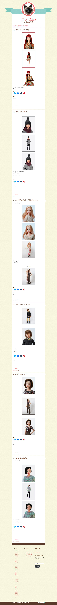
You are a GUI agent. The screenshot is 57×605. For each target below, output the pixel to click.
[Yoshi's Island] (28, 16)
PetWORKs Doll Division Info (29, 553)
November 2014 (16, 579)
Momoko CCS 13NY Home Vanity (21, 30)
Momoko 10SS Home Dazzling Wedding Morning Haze (26, 200)
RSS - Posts (37, 550)
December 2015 (16, 566)
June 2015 (16, 573)
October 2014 (16, 580)
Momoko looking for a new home (23, 602)
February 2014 (16, 589)
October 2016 (16, 555)
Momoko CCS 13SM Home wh (20, 112)
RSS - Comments (38, 552)
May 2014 (16, 586)
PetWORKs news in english (29, 552)
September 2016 (17, 556)
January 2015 (16, 576)
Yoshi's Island (28, 20)
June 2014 (16, 585)
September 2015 (17, 569)
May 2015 (16, 574)
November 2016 (16, 554)
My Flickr (13, 602)
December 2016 (16, 553)
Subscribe (37, 566)
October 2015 (16, 568)
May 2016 (16, 560)
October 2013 (16, 594)
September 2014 (17, 581)
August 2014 (16, 582)
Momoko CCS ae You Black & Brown (21, 305)
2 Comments (15, 196)
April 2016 (16, 561)
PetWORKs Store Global (29, 556)
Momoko (16, 194)
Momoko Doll (27, 550)
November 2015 (16, 567)
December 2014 (16, 578)
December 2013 (16, 592)
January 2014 (16, 591)
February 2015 (16, 575)
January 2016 (16, 565)
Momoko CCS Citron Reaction (20, 458)
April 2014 (16, 587)
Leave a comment (16, 107)
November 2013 (16, 593)
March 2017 (16, 552)
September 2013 (17, 595)
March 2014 (16, 588)
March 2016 (16, 562)
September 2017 (17, 550)
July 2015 (16, 572)
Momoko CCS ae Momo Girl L (20, 374)
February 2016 (16, 563)
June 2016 (16, 559)
